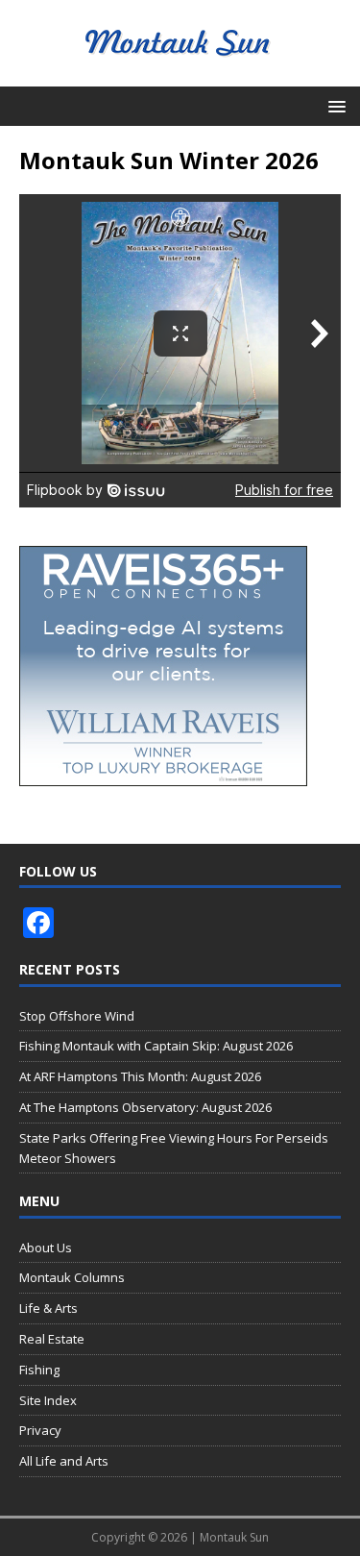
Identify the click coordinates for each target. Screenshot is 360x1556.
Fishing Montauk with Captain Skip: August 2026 (156, 1045)
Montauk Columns (72, 1277)
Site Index (48, 1400)
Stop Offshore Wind (76, 1016)
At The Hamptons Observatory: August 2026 (145, 1107)
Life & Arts (48, 1308)
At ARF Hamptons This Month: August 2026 (140, 1076)
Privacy (40, 1430)
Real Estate (51, 1338)
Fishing (39, 1369)
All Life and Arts (63, 1461)
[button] (333, 105)
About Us (45, 1247)
